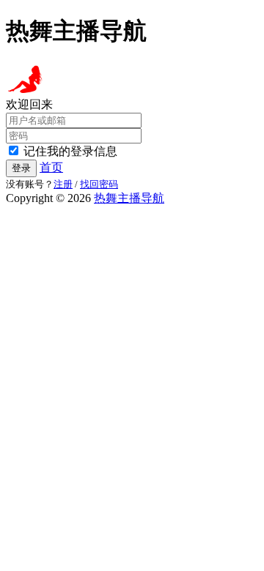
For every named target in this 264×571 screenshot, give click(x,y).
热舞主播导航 (129, 198)
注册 (63, 184)
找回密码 (99, 184)
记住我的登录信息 (70, 151)
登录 (21, 168)
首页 (51, 167)
